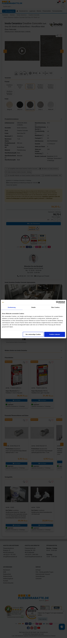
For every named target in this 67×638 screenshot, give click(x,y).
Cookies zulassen (54, 334)
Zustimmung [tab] (12, 307)
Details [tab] (33, 307)
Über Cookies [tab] (55, 307)
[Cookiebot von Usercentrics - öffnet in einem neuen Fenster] (57, 302)
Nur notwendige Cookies (33, 334)
